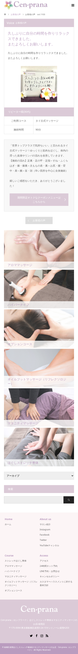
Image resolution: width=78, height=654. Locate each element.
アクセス (44, 560)
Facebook (44, 534)
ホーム (8, 524)
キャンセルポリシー (49, 576)
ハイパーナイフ (12, 571)
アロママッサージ (13, 565)
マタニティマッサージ (15, 576)
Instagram (45, 529)
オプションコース (13, 590)
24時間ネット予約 (49, 565)
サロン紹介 (45, 524)
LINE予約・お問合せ (50, 571)
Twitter (43, 540)
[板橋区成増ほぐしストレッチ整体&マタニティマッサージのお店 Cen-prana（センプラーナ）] (26, 5)
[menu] (72, 5)
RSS (47, 635)
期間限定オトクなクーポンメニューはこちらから (39, 199)
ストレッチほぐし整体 (15, 560)
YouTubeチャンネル (49, 545)
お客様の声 (39, 220)
